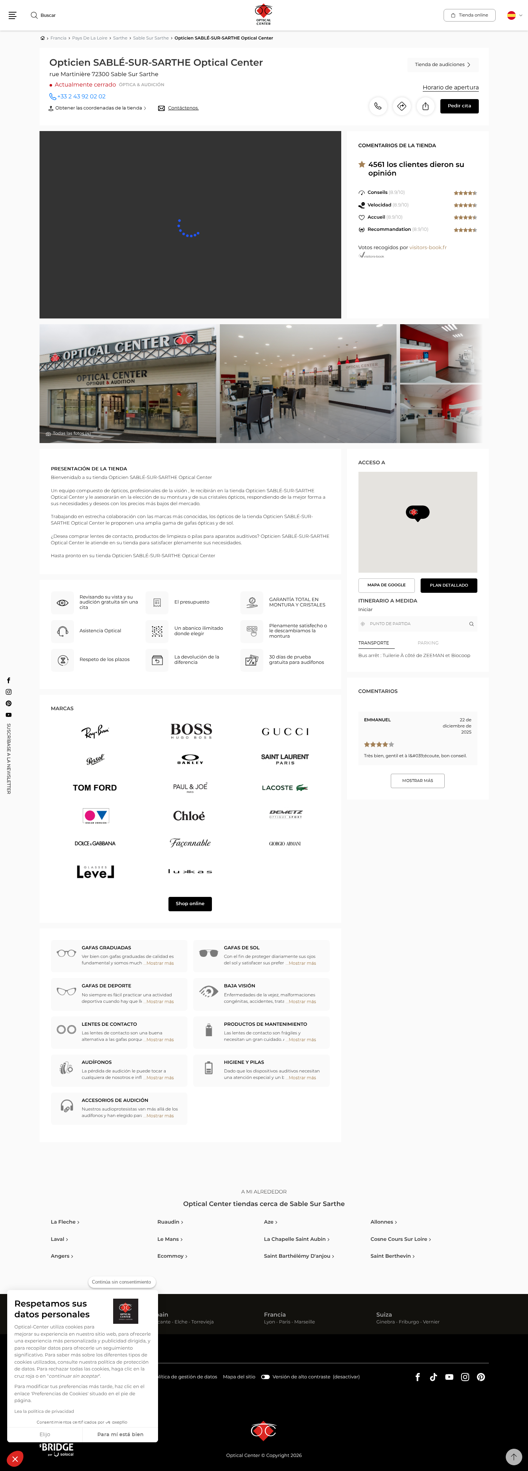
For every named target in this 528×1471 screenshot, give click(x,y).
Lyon (269, 1322)
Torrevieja (202, 1322)
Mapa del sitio (239, 1377)
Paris (285, 1322)
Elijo (45, 1434)
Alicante (161, 1322)
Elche (181, 1322)
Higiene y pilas (244, 1062)
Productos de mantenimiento (265, 1024)
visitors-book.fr (428, 247)
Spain (160, 1315)
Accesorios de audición (115, 1100)
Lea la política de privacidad (44, 1412)
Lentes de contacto (109, 1024)
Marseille (304, 1322)
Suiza (384, 1315)
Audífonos (97, 1062)
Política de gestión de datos (185, 1378)
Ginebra (385, 1322)
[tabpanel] (417, 656)
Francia (275, 1315)
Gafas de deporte (106, 986)
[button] (15, 1458)
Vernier (431, 1322)
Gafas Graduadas (106, 948)
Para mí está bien (120, 1434)
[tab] (388, 643)
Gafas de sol (242, 948)
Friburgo (409, 1322)
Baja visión (239, 986)
